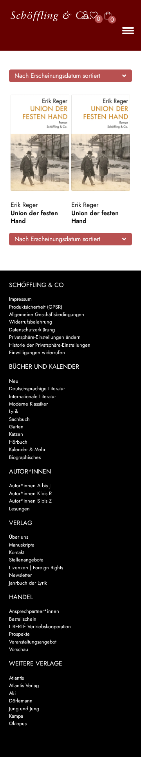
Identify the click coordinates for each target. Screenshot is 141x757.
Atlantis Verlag (24, 685)
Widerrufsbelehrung (30, 321)
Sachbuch (19, 419)
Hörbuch (18, 442)
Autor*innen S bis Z (30, 501)
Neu (13, 381)
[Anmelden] (83, 15)
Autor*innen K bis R (30, 493)
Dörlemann (21, 700)
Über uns (18, 537)
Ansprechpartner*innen (34, 611)
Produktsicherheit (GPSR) (35, 307)
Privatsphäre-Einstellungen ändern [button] (45, 337)
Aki (12, 693)
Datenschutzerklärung (32, 329)
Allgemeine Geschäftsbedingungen (46, 314)
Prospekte (19, 634)
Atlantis (16, 678)
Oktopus (18, 723)
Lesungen (19, 508)
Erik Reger (24, 204)
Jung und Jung (24, 708)
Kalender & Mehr (27, 449)
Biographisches (25, 457)
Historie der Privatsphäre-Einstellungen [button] (49, 345)
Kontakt (16, 552)
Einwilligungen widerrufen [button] (37, 352)
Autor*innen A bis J (30, 485)
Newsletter (20, 575)
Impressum (20, 299)
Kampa (16, 716)
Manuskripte (21, 545)
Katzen (16, 434)
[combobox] (70, 75)
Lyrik (13, 411)
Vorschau (18, 649)
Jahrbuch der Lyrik (28, 583)
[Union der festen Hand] (40, 143)
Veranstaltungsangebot (32, 641)
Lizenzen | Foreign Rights (36, 567)
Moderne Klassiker (28, 404)
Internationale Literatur (32, 396)
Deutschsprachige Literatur (37, 388)
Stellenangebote (26, 559)
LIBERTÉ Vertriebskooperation (40, 626)
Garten (16, 426)
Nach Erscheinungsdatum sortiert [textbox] (57, 75)
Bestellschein (22, 619)
